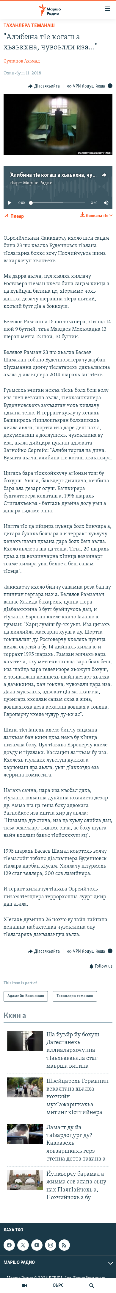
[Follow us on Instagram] (50, 1245)
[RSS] (64, 1245)
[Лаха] (92, 1285)
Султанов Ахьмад (22, 61)
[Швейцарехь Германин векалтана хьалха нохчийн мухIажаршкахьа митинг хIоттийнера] (25, 1087)
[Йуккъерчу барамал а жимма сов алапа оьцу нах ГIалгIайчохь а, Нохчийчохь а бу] (25, 1180)
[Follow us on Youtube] (37, 1245)
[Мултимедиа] (24, 1285)
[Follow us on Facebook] (9, 1245)
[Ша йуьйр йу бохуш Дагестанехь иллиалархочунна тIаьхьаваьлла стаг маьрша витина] (25, 1041)
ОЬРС (58, 1285)
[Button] (44, 86)
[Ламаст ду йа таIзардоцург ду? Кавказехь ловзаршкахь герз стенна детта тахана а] (25, 1134)
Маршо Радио (37, 183)
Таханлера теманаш (29, 26)
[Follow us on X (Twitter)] (23, 1245)
